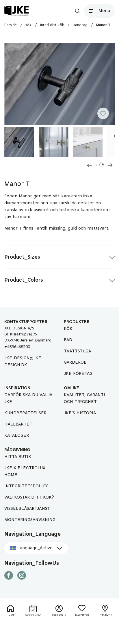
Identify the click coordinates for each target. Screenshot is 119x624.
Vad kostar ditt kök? (29, 497)
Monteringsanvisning (29, 520)
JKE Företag (78, 373)
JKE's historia (80, 413)
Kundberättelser (25, 413)
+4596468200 (17, 347)
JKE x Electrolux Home (24, 471)
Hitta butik (17, 457)
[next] (110, 165)
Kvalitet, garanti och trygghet (84, 398)
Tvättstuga (77, 351)
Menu (104, 11)
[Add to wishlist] (106, 115)
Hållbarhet (18, 424)
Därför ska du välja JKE (28, 398)
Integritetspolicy (26, 486)
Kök (68, 329)
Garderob (75, 362)
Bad (68, 340)
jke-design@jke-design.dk (23, 361)
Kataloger (16, 435)
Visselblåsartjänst (27, 508)
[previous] (89, 165)
